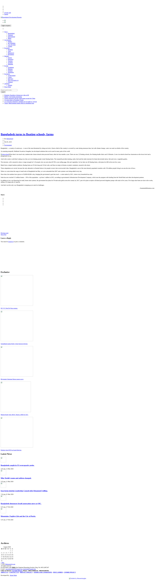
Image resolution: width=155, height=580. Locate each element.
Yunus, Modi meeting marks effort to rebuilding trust (19, 103)
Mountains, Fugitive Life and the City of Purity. (18, 516)
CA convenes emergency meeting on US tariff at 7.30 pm (20, 101)
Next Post (3, 234)
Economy (7, 48)
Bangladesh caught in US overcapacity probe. (17, 465)
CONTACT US (14, 572)
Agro (9, 51)
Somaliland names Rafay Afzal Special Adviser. (14, 344)
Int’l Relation (11, 43)
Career (10, 77)
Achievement (11, 75)
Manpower (11, 53)
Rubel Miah (13, 575)
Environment (8, 145)
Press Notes (7, 87)
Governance (7, 40)
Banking (10, 49)
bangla (6, 14)
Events (6, 66)
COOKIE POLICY (70, 572)
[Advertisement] (54, 118)
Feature (10, 85)
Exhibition (11, 67)
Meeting (10, 69)
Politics (10, 41)
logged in (10, 241)
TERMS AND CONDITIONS (43, 572)
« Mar (2, 562)
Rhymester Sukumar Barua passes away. (12, 379)
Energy (10, 57)
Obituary (10, 82)
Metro (9, 38)
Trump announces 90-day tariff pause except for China (19, 98)
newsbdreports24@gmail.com (14, 569)
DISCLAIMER (58, 572)
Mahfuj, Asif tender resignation (13, 97)
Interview (10, 79)
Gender (10, 46)
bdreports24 (9, 138)
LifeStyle (7, 83)
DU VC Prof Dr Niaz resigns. (9, 308)
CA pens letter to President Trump (14, 100)
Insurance (10, 59)
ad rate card (7, 12)
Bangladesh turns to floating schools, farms (27, 134)
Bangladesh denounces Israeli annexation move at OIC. (21, 504)
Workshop (11, 72)
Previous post (4, 233)
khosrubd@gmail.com (29, 569)
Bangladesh (11, 33)
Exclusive (7, 74)
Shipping (10, 64)
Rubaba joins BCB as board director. (11, 450)
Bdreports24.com (10, 564)
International (11, 36)
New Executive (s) (13, 80)
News (6, 32)
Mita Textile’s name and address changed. (16, 478)
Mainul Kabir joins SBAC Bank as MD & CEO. (14, 414)
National (10, 35)
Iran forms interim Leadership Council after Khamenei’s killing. (24, 491)
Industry (6, 56)
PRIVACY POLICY (26, 572)
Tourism (10, 61)
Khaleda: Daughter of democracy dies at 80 (16, 95)
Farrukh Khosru (17, 570)
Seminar (10, 70)
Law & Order (12, 45)
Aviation (10, 62)
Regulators (11, 54)
